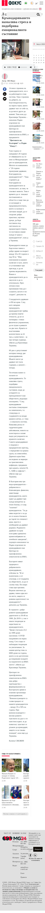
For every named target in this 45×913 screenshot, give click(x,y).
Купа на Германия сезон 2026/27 (39, 203)
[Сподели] (4, 99)
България (15, 838)
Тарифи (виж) (23, 857)
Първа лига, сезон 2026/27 (39, 193)
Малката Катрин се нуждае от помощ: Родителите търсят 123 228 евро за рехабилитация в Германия (10, 776)
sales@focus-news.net (24, 868)
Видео (14, 865)
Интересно (16, 862)
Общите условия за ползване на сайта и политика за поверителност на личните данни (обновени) (20, 889)
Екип (22, 873)
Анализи (15, 854)
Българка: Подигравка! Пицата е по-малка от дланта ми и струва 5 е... (39, 125)
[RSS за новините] (35, 855)
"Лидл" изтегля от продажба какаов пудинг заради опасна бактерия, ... (39, 89)
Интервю (15, 858)
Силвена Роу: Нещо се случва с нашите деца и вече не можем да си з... (39, 101)
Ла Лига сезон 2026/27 (39, 166)
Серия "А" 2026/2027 (39, 185)
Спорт (14, 850)
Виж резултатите (38, 276)
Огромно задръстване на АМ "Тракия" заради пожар (39, 136)
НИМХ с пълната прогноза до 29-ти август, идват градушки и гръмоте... (39, 77)
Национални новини (38, 70)
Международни (16, 846)
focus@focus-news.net (24, 848)
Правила (24, 877)
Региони (15, 842)
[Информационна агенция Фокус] (30, 855)
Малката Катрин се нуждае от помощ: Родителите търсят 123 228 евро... (39, 113)
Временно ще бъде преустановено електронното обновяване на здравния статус (11, 803)
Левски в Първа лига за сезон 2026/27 (39, 175)
